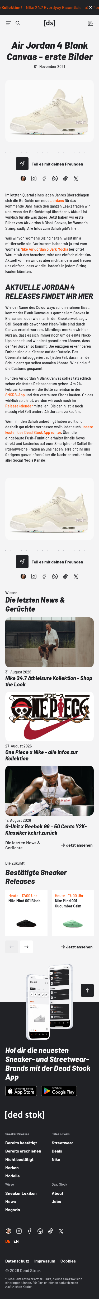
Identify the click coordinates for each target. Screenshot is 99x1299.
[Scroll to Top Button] (87, 990)
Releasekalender (19, 406)
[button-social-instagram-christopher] (23, 178)
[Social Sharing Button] (22, 163)
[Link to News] (18, 23)
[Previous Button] (11, 946)
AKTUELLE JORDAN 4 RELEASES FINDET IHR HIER (49, 291)
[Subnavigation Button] (8, 23)
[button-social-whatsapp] (55, 178)
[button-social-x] (76, 178)
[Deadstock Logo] (49, 23)
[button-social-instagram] (34, 178)
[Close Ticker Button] (90, 7)
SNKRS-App (15, 395)
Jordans (57, 200)
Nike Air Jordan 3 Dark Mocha (44, 249)
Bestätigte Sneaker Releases (36, 877)
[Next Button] (26, 946)
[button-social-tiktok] (65, 178)
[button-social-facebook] (44, 178)
